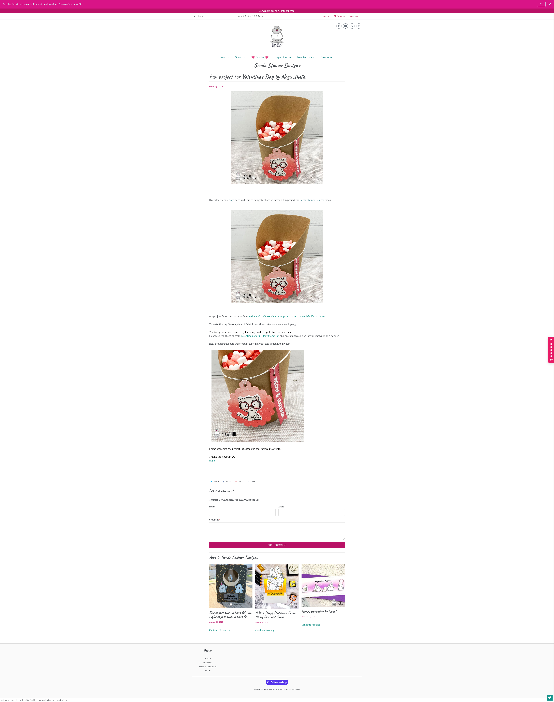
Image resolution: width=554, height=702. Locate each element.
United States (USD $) (248, 16)
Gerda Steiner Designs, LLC (272, 689)
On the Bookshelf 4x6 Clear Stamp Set (268, 316)
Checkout (355, 16)
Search (208, 658)
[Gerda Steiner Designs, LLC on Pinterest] (352, 26)
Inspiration (281, 57)
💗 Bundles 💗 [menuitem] (260, 57)
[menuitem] (225, 57)
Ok (541, 4)
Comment (214, 520)
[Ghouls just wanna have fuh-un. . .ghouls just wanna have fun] (230, 586)
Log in (327, 16)
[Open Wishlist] (550, 698)
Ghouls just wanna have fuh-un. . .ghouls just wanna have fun (230, 615)
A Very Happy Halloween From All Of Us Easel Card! (275, 615)
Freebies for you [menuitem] (306, 57)
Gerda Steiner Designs (277, 65)
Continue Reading (218, 630)
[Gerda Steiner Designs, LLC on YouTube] (345, 26)
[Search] (195, 16)
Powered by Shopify (291, 689)
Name (213, 506)
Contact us (207, 663)
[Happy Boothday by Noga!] (323, 585)
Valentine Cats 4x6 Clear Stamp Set (260, 336)
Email (282, 506)
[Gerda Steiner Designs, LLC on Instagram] (358, 26)
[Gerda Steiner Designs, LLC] (277, 37)
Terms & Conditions (208, 667)
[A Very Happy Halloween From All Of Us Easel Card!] (277, 586)
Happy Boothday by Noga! (319, 611)
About (207, 671)
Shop (238, 57)
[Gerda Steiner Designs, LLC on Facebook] (338, 26)
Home (222, 57)
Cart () (340, 16)
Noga (212, 460)
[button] (551, 350)
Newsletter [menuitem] (327, 57)
